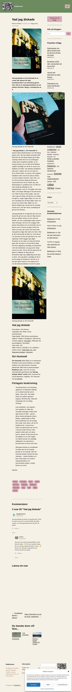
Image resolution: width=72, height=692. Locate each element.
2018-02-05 (19, 516)
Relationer (33, 484)
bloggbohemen (20, 514)
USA (29, 487)
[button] (68, 671)
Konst (30, 481)
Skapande (16, 487)
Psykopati (24, 484)
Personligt (49, 156)
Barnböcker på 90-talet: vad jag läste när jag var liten (54, 64)
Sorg (23, 487)
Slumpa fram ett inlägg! (54, 19)
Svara (13, 532)
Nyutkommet (56, 154)
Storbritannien (51, 171)
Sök (68, 33)
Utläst (35, 487)
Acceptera (33, 684)
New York (16, 484)
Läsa (58, 149)
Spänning (50, 168)
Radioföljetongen (50, 163)
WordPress (17, 685)
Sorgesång (15, 639)
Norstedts (27, 341)
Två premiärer (25, 634)
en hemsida (18, 379)
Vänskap (58, 188)
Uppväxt (49, 181)
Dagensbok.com (27, 350)
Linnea (21, 537)
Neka (48, 684)
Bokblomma (18, 6)
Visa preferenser (62, 684)
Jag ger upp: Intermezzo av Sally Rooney (53, 75)
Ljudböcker (52, 149)
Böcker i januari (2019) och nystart (36, 641)
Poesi (54, 156)
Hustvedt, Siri (26, 23)
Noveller (49, 154)
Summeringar (50, 174)
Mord (48, 152)
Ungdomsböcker (53, 179)
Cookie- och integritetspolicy (47, 688)
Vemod (15, 490)
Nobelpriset (53, 152)
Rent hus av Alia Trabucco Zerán (54, 253)
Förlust (15, 481)
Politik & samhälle (53, 159)
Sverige (57, 173)
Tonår (48, 176)
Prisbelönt (50, 161)
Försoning (23, 481)
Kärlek (37, 481)
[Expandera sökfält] (67, 6)
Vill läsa (50, 188)
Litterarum (29, 352)
